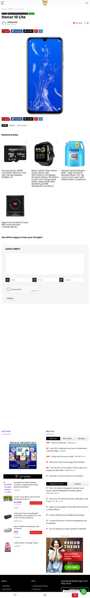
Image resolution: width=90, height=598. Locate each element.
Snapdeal (17, 537)
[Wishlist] (15, 595)
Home (4, 9)
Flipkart (31, 14)
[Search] (86, 3)
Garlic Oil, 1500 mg (58, 443)
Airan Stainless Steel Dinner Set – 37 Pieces (27, 527)
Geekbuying (18, 521)
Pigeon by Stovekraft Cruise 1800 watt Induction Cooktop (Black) (15, 224)
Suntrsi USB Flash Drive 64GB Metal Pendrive (67, 515)
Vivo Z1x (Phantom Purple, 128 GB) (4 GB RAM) (67, 529)
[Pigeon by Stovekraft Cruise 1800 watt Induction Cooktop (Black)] (15, 193)
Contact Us (37, 589)
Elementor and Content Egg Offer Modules (67, 462)
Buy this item (36, 503)
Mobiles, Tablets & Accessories (17, 14)
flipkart (12, 125)
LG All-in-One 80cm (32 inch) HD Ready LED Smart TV (27, 498)
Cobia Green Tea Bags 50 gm (26, 543)
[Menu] (2, 3)
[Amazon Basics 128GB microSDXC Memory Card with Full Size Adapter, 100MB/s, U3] (15, 141)
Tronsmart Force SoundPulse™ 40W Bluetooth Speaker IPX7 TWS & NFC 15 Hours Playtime (27, 515)
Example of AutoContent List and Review (66, 476)
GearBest (17, 490)
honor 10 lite (22, 125)
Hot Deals (6, 431)
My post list (7, 589)
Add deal (6, 586)
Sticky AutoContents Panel (62, 456)
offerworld (12, 22)
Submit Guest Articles (40, 586)
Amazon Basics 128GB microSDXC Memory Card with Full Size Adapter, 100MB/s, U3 (14, 174)
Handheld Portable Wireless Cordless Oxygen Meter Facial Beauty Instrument (26, 484)
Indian (10, 9)
